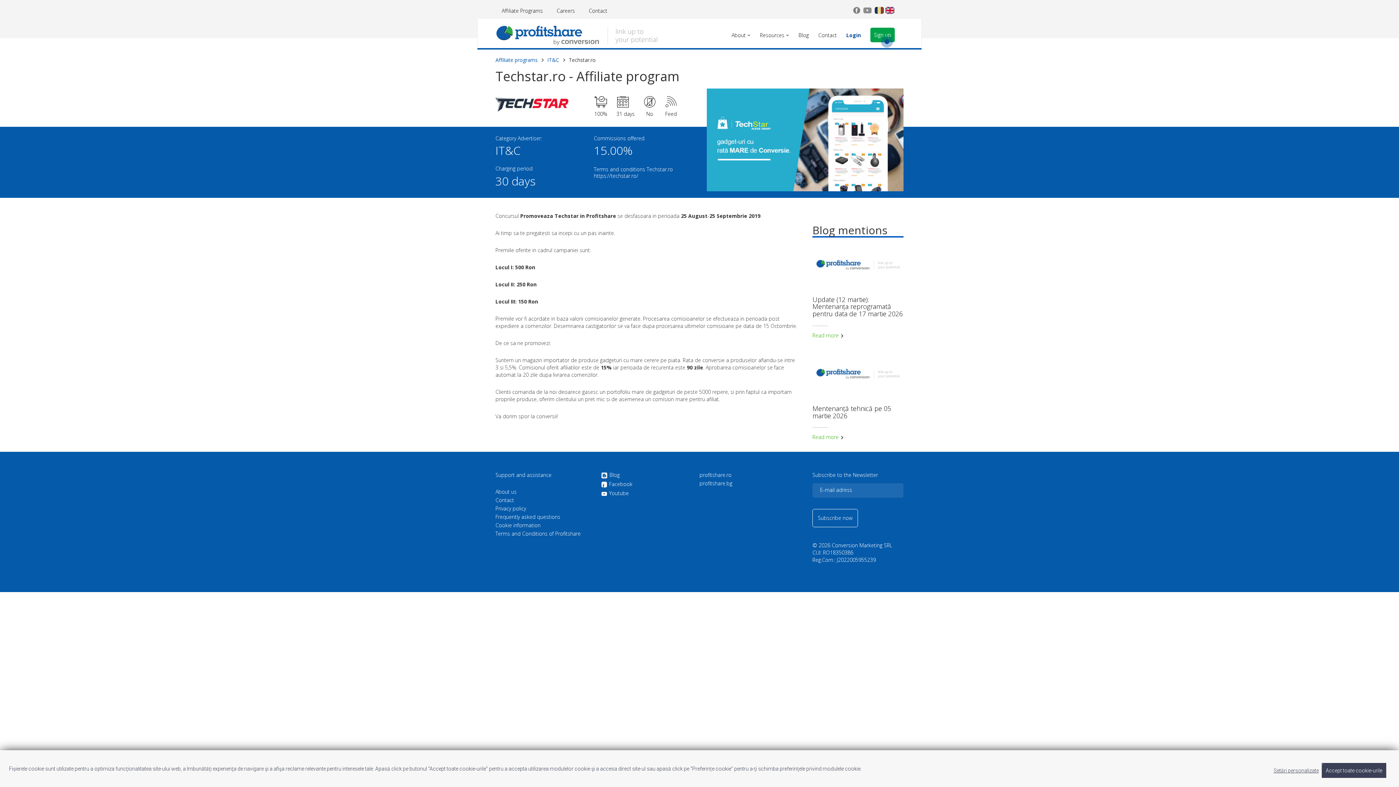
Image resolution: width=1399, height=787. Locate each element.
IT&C (553, 59)
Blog (615, 475)
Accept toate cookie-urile (1354, 771)
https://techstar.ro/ (616, 175)
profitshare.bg (716, 483)
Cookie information (518, 525)
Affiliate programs (516, 59)
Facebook (620, 484)
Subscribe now (835, 517)
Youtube (619, 493)
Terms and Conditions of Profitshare (538, 534)
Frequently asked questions (527, 517)
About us (506, 492)
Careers (566, 10)
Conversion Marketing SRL (862, 545)
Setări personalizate (1296, 771)
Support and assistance (523, 475)
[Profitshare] (576, 34)
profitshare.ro (716, 475)
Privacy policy (510, 509)
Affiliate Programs (522, 10)
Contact (598, 10)
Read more (826, 335)
